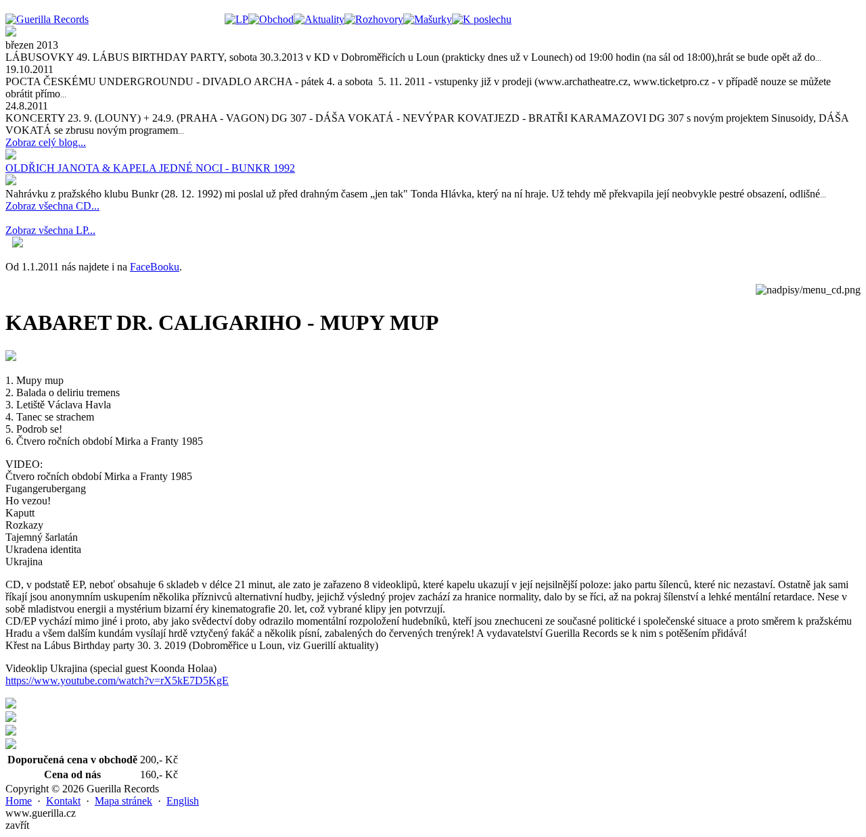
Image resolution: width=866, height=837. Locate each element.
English (182, 801)
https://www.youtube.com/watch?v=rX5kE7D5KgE (117, 680)
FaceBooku (154, 266)
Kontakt (63, 801)
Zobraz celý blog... (45, 142)
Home (18, 801)
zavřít (17, 825)
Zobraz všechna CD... (52, 206)
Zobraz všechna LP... (50, 230)
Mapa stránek (123, 801)
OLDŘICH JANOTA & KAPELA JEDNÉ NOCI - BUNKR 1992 (150, 168)
